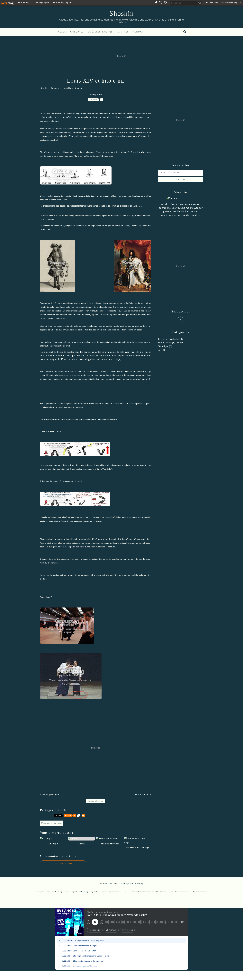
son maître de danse (89, 156)
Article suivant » (142, 794)
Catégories (76, 32)
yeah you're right (139, 379)
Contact (138, 32)
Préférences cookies (199, 892)
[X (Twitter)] (160, 2)
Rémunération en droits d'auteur (142, 892)
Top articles (94, 892)
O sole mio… (126, 215)
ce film (57, 559)
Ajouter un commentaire (63, 863)
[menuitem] (61, 32)
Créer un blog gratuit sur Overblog (76, 892)
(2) (161, 350)
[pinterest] (165, 2)
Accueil (61, 32)
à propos (129, 930)
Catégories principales (101, 32)
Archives (123, 32)
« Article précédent (49, 794)
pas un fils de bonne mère (104, 330)
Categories (55, 88)
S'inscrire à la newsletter (51, 823)
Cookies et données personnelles (179, 892)
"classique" (90, 152)
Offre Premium (161, 892)
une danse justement (65, 307)
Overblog (138, 883)
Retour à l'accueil (95, 801)
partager (113, 930)
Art (100, 95)
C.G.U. (126, 892)
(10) (170, 339)
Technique (93, 95)
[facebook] (156, 2)
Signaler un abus (115, 892)
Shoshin (121, 13)
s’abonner (96, 930)
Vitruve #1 (125, 152)
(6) (171, 342)
